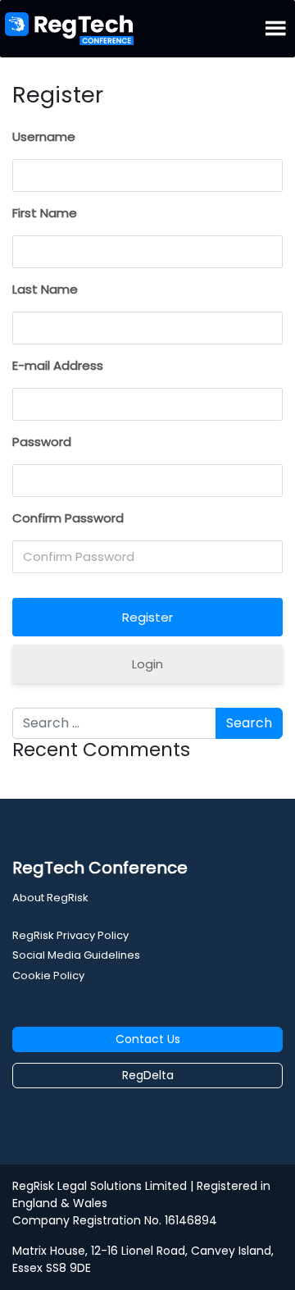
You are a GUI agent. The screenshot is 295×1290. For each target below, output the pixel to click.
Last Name (45, 289)
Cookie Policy (48, 975)
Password (41, 441)
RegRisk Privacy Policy (70, 935)
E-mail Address (57, 365)
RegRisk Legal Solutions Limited (99, 1186)
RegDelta (148, 1075)
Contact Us (148, 1039)
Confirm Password (68, 517)
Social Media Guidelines (76, 955)
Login (147, 663)
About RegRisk (50, 897)
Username (43, 136)
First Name (44, 212)
